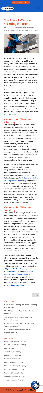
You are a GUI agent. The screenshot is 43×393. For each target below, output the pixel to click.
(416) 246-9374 (17, 285)
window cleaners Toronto (12, 30)
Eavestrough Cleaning (12, 355)
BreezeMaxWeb (31, 390)
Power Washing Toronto (13, 362)
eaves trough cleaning (12, 352)
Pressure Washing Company (15, 366)
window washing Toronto (30, 30)
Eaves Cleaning (10, 348)
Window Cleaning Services (14, 376)
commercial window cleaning (24, 27)
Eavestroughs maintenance (14, 359)
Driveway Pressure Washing (15, 345)
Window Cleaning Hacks (13, 373)
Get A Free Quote (20, 2)
